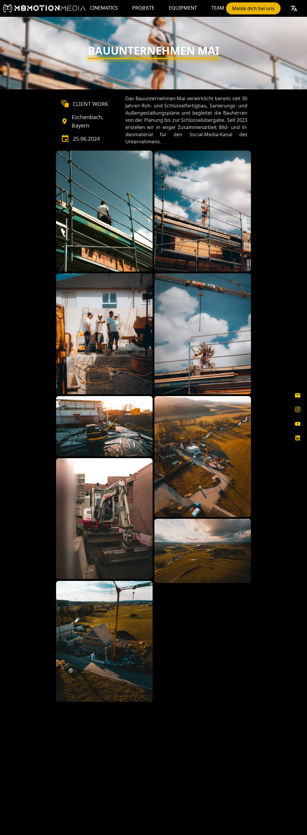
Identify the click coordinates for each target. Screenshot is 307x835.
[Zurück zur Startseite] (44, 8)
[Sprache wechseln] (294, 8)
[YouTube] (297, 424)
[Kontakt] (297, 395)
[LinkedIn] (297, 438)
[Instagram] (297, 409)
